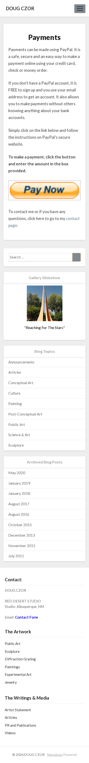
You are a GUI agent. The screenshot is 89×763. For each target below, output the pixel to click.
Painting (15, 403)
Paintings (12, 667)
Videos (10, 733)
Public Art (16, 424)
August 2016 (18, 514)
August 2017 (18, 503)
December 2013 (21, 535)
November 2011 (21, 545)
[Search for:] (44, 257)
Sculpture (16, 445)
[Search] (76, 257)
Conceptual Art (20, 382)
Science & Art (19, 434)
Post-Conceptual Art (25, 414)
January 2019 (19, 483)
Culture (14, 393)
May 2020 (16, 472)
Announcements (21, 362)
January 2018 (19, 493)
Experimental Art (18, 674)
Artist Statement (18, 710)
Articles (14, 372)
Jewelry (11, 682)
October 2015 (20, 524)
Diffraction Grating (20, 659)
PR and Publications (20, 725)
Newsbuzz (54, 755)
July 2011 (16, 555)
